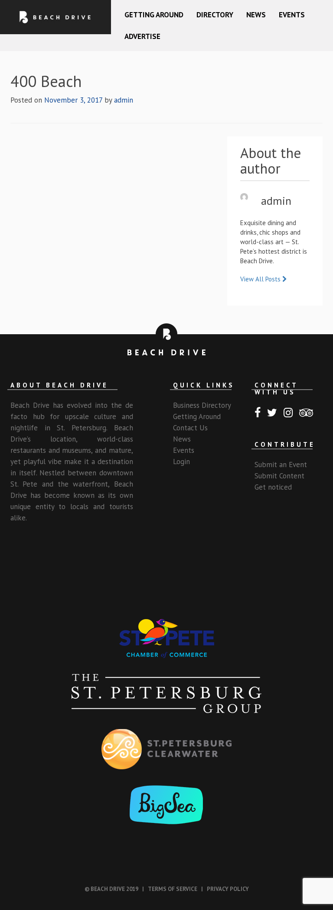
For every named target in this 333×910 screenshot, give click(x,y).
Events (292, 14)
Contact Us (190, 427)
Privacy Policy (228, 889)
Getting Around (153, 14)
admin (123, 100)
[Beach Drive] (55, 17)
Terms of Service (172, 889)
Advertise (142, 36)
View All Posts (261, 279)
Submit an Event (281, 464)
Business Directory (202, 405)
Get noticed (273, 487)
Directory (214, 14)
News (256, 14)
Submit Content (279, 476)
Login (181, 461)
